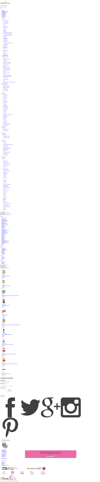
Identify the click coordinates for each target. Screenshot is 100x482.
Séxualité (4, 74)
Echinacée (4, 175)
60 (6, 267)
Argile (4, 24)
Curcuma (4, 30)
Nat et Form (3, 251)
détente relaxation (5, 107)
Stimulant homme (5, 125)
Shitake (4, 49)
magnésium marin (5, 101)
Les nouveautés (4, 449)
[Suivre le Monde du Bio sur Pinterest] (10, 437)
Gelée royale (5, 177)
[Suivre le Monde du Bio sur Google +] (51, 417)
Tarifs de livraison (4, 460)
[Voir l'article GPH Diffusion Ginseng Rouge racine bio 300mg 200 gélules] (4, 342)
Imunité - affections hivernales (7, 68)
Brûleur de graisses (5, 90)
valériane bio (5, 105)
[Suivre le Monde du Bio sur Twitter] (30, 417)
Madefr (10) (3, 258)
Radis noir (3, 239)
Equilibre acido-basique (6, 67)
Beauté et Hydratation (6, 87)
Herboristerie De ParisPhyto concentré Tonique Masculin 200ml (7, 334)
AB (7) (3, 257)
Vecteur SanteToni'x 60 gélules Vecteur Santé (6, 305)
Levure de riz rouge (5, 190)
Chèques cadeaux (4, 453)
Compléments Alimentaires (5, 11)
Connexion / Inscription (3, 6)
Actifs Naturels (4, 15)
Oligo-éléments (5, 45)
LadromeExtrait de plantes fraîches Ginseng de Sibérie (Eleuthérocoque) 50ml (10, 295)
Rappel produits (4, 465)
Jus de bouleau (5, 41)
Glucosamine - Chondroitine (6, 184)
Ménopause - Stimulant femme (7, 148)
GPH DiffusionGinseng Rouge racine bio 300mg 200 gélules (7, 344)
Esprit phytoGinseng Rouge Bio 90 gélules (5, 275)
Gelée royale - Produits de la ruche (7, 35)
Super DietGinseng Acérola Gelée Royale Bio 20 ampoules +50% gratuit (9, 363)
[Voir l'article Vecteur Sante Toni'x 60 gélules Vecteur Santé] (4, 303)
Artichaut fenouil (4, 219)
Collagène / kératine (5, 169)
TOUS (8, 267)
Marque (3, 262)
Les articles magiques (4, 451)
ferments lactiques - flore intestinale (7, 33)
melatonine (4, 102)
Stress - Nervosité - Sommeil (6, 76)
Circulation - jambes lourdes (6, 63)
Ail (3, 159)
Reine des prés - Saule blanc (6, 203)
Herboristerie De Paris (4, 249)
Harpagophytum (5, 38)
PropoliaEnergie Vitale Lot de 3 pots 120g (6, 373)
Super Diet (3, 253)
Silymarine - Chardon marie (6, 206)
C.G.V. (3, 464)
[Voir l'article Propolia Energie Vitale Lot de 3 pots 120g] (4, 371)
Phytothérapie (3, 13)
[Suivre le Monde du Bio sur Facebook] (10, 417)
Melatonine (4, 194)
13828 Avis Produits (4, 458)
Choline (4, 166)
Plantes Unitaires (5, 130)
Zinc (2, 244)
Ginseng (4, 182)
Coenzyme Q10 (4, 222)
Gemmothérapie (4, 14)
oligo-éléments (5, 197)
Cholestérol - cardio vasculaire (7, 62)
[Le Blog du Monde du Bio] (6, 394)
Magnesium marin (5, 44)
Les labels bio (3, 455)
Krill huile (3, 233)
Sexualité (4, 150)
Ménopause (4, 71)
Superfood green (5, 54)
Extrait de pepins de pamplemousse (7, 32)
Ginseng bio (4, 36)
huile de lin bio (5, 98)
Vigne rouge (4, 209)
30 (5, 267)
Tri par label (1, 255)
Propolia (3, 252)
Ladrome (3, 250)
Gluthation (4, 181)
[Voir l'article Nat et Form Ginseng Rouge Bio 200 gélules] (4, 283)
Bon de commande (4, 454)
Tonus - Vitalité (5, 77)
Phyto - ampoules (5, 47)
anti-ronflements (5, 95)
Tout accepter (52, 456)
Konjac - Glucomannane (6, 187)
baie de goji (4, 110)
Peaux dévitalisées (5, 149)
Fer (3, 178)
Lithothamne (5, 118)
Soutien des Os (5, 153)
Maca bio (4, 119)
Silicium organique (5, 50)
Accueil (1, 214)
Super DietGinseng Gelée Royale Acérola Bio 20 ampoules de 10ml (9, 353)
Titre (2, 261)
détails (2, 277)
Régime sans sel (5, 202)
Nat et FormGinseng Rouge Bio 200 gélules (6, 285)
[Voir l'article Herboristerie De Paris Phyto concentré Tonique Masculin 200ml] (4, 332)
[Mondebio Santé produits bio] (5, 3)
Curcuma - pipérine (4, 225)
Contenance (3, 263)
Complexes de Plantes (6, 129)
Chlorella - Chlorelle (5, 165)
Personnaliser (48, 456)
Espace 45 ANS (4, 140)
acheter (4, 277)
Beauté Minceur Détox (5, 12)
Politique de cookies (50, 454)
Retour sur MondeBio (3, 213)
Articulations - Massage (6, 59)
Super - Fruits (5, 53)
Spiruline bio (5, 122)
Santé (3, 214)
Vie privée (3, 463)
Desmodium (4, 174)
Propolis (4, 199)
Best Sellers (3, 17)
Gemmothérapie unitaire (6, 137)
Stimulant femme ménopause (7, 123)
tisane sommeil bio (5, 106)
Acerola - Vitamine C (6, 20)
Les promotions (4, 450)
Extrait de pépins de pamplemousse (7, 114)
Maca (2, 236)
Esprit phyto (3, 248)
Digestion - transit (5, 65)
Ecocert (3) (3, 256)
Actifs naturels (6, 214)
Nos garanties (3, 456)
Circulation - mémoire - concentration (8, 144)
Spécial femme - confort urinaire (7, 75)
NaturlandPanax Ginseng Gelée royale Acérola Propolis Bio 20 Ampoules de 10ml (11, 324)
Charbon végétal (5, 27)
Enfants (4, 66)
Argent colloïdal (5, 23)
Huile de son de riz (5, 186)
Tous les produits (4, 217)
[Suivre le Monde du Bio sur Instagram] (71, 417)
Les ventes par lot (4, 452)
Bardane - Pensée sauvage (5, 220)
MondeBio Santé (4, 16)
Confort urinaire (5, 145)
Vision (4, 80)
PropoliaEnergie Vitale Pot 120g (5, 314)
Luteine (4, 193)
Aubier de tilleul (5, 162)
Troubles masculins (5, 79)
